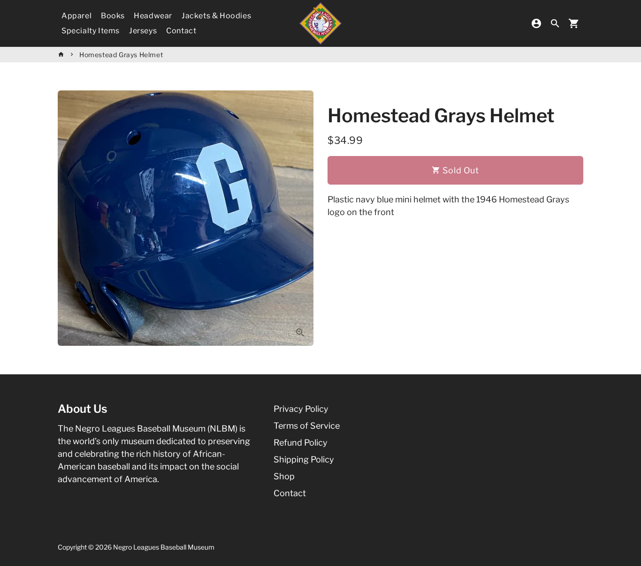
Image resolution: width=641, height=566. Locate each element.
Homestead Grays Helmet (121, 55)
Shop (284, 476)
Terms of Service (307, 426)
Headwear (153, 15)
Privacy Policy (301, 409)
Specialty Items (90, 30)
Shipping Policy (304, 459)
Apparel (76, 15)
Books (112, 15)
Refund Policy (301, 442)
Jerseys (143, 30)
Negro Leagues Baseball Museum (163, 547)
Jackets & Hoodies (216, 15)
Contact (181, 30)
